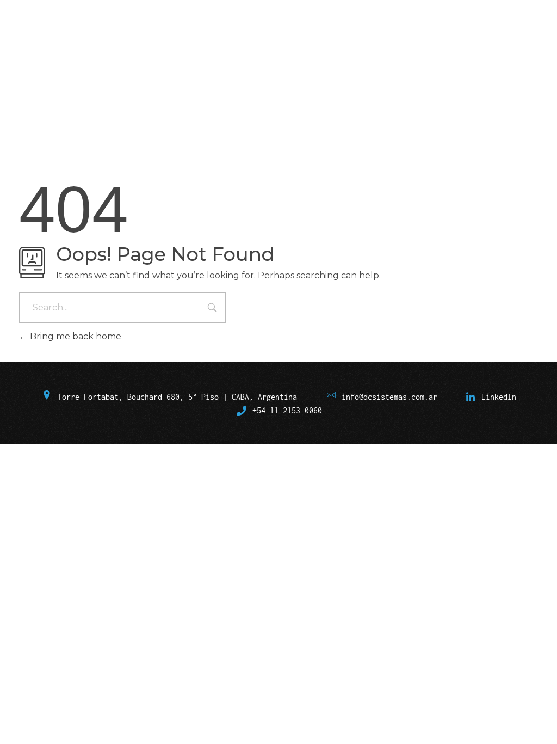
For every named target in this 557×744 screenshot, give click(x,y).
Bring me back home (74, 336)
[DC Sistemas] (68, 48)
